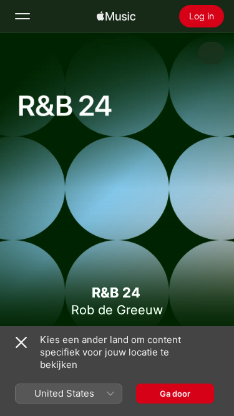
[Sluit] (21, 342)
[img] (116, 16)
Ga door (175, 394)
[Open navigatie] (22, 16)
